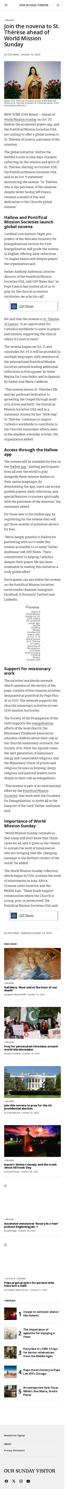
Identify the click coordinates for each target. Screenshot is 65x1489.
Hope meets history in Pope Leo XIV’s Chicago (41, 1371)
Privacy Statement (14, 1450)
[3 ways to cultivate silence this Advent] (10, 1313)
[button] (6, 5)
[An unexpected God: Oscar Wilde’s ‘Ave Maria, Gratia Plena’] (10, 1391)
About (7, 1444)
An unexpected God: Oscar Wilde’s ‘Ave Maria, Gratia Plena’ (40, 1391)
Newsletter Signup (14, 1435)
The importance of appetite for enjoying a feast (39, 1333)
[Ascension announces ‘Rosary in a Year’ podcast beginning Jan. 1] (32, 1200)
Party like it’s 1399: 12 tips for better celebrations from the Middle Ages (40, 1352)
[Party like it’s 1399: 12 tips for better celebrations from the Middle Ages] (10, 1352)
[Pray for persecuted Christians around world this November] (32, 1023)
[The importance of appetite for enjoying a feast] (10, 1333)
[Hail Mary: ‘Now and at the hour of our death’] (32, 964)
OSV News (26, 306)
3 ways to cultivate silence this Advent (41, 1313)
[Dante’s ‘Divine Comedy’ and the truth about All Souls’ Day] (32, 1141)
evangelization (42, 723)
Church (10, 1278)
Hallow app (18, 467)
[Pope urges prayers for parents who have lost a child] (32, 1259)
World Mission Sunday (20, 119)
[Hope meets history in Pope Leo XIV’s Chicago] (10, 1372)
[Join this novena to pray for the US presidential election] (32, 1082)
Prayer (9, 20)
